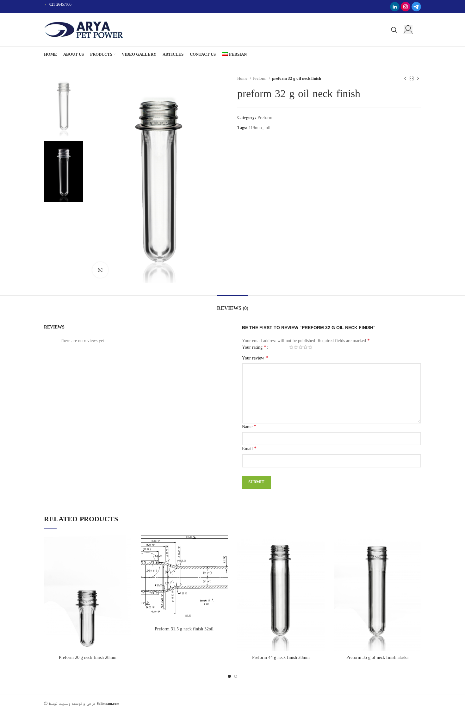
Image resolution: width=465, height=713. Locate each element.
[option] (63, 105)
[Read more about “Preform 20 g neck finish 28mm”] (126, 545)
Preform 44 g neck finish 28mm (281, 657)
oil (268, 127)
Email (249, 448)
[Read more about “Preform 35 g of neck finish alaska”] (416, 545)
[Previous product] (405, 78)
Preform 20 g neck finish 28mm (87, 657)
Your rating (254, 347)
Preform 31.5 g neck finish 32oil (184, 629)
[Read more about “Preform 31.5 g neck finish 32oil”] (223, 545)
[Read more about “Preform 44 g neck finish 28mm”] (320, 545)
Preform (260, 78)
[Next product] (418, 78)
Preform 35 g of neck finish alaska (377, 657)
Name (249, 426)
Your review (255, 357)
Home (242, 78)
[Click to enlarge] (100, 270)
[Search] (394, 29)
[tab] (232, 305)
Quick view (126, 560)
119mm (255, 127)
